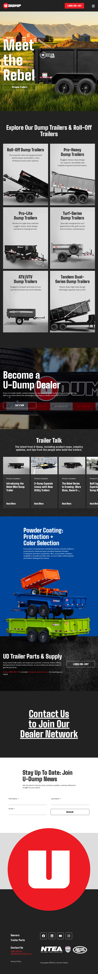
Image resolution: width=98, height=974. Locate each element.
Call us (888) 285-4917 (11, 672)
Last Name (55, 799)
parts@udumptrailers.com (38, 672)
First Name (13, 799)
